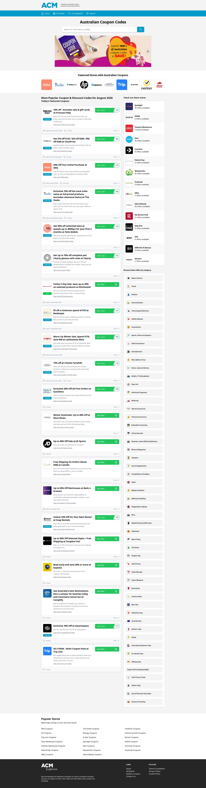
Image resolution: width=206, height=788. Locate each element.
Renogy (90, 733)
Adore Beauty (92, 754)
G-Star (89, 737)
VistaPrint (132, 729)
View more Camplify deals (62, 612)
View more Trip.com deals (62, 663)
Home (128, 769)
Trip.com (48, 737)
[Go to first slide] (148, 51)
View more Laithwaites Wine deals (65, 349)
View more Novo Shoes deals (63, 427)
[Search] (140, 29)
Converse (132, 746)
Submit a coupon (133, 774)
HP (46, 733)
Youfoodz (133, 750)
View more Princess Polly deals (64, 125)
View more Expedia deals (62, 577)
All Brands (130, 771)
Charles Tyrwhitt (135, 733)
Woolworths (92, 750)
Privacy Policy (154, 771)
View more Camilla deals (61, 474)
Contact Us (130, 776)
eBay (47, 754)
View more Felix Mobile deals (63, 241)
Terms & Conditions (157, 769)
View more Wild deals (60, 177)
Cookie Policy (154, 774)
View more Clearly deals (61, 270)
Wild (47, 729)
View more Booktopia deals (62, 323)
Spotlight (90, 742)
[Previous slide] (58, 51)
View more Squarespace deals (64, 632)
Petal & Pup (49, 750)
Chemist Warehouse (53, 746)
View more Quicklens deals (62, 401)
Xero (89, 746)
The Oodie (91, 729)
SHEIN (131, 742)
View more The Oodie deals (63, 212)
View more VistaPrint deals (62, 151)
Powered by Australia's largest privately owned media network (70, 5)
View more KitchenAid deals (63, 296)
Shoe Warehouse (52, 742)
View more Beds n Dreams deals (64, 503)
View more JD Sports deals (62, 448)
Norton (131, 737)
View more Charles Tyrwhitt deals (65, 375)
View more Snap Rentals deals (63, 529)
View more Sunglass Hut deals (63, 551)
